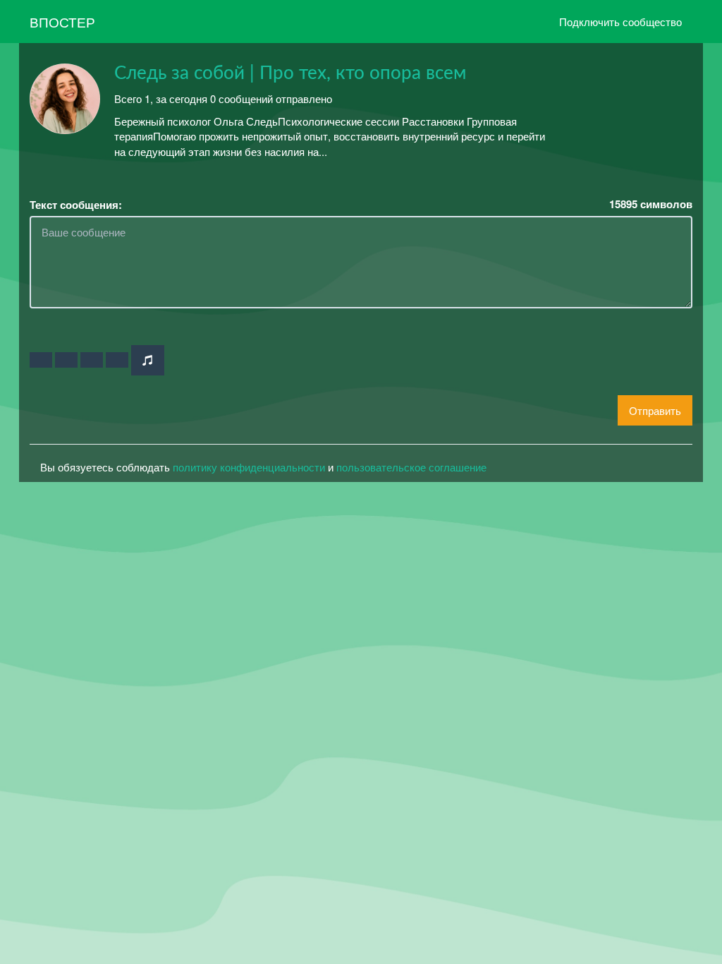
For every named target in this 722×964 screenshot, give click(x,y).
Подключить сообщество (620, 21)
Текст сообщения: (76, 205)
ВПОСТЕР (62, 21)
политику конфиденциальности (249, 466)
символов (650, 204)
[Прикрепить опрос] (91, 360)
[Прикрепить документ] (117, 360)
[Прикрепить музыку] (147, 360)
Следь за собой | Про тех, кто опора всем (290, 73)
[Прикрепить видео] (66, 360)
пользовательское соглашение (411, 466)
